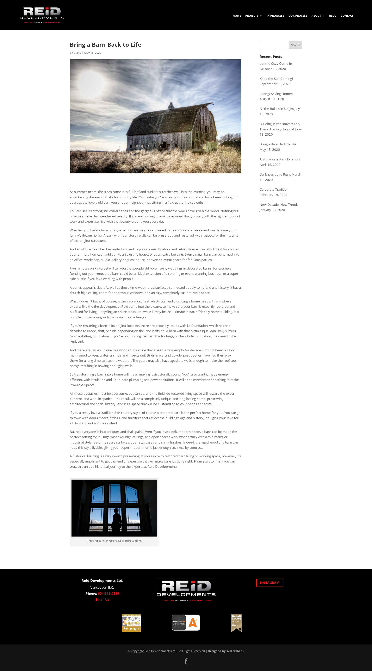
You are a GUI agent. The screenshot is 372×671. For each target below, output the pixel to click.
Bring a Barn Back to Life (278, 144)
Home (237, 15)
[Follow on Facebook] (186, 661)
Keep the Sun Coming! (276, 78)
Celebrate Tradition (274, 189)
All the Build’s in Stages (277, 108)
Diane (77, 52)
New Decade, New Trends (279, 204)
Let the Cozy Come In (276, 63)
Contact (347, 15)
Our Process (297, 15)
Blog (333, 15)
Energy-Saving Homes (276, 93)
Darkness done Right (275, 174)
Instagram (269, 582)
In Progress (275, 15)
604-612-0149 (108, 593)
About (316, 15)
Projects (251, 15)
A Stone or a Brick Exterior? (280, 159)
